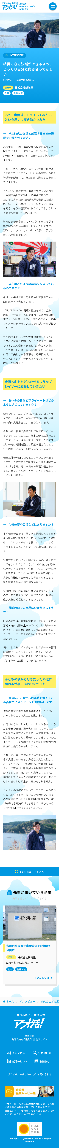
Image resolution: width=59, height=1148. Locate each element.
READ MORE (42, 977)
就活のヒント (19, 1061)
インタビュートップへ (31, 871)
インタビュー (27, 1001)
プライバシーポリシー (19, 1074)
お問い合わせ (44, 1074)
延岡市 (8, 87)
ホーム (10, 1001)
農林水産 (18, 93)
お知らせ (45, 1061)
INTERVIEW (16, 55)
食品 (7, 93)
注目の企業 (44, 1053)
